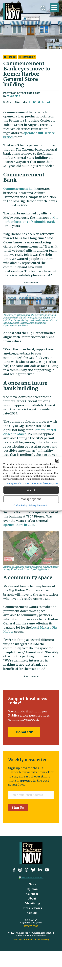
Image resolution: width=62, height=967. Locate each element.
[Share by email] (43, 102)
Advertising (32, 903)
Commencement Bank (20, 189)
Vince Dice (13, 96)
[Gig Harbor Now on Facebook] (14, 869)
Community (27, 57)
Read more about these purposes (41, 483)
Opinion (32, 889)
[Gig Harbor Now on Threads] (26, 869)
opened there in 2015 (18, 525)
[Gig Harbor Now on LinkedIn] (40, 869)
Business (10, 57)
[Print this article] (48, 102)
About (32, 898)
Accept (31, 490)
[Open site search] (43, 8)
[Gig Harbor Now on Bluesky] (33, 869)
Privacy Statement (38, 505)
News (32, 884)
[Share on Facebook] (30, 102)
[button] (57, 460)
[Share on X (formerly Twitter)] (39, 102)
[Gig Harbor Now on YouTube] (47, 869)
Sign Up (18, 807)
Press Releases (32, 908)
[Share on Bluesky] (34, 102)
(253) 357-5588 (31, 926)
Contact (32, 912)
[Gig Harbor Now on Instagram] (20, 869)
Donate (22, 732)
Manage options (31, 499)
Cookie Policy (20, 505)
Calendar (32, 893)
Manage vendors (15, 483)
